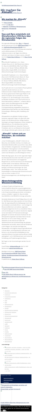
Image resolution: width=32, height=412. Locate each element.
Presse (6, 330)
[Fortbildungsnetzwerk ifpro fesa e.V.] (11, 13)
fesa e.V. (26, 43)
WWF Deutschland (23, 45)
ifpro (20, 43)
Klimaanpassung (21, 26)
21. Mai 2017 (9, 24)
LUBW (6, 324)
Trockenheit (8, 335)
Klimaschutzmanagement (11, 316)
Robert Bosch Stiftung (13, 57)
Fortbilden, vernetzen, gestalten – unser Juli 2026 (17, 349)
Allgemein (6, 26)
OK (4, 410)
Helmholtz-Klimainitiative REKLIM (13, 47)
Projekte (7, 331)
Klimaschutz (5, 28)
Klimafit (6, 308)
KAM (6, 300)
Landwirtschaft (8, 322)
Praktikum (7, 328)
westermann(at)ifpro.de (16, 248)
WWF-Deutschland (20, 251)
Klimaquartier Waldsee (10, 312)
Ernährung (7, 294)
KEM (6, 302)
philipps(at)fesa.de (15, 246)
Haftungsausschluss (8, 380)
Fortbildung (12, 26)
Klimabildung (8, 306)
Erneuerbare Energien (10, 296)
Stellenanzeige (8, 333)
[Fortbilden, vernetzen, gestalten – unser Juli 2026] (17, 347)
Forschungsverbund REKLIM (9, 253)
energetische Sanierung (11, 293)
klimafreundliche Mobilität (11, 310)
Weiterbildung (8, 341)
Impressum (6, 382)
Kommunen (7, 320)
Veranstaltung (8, 337)
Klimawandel (12, 28)
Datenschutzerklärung (8, 378)
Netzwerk (7, 326)
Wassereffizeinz (9, 339)
